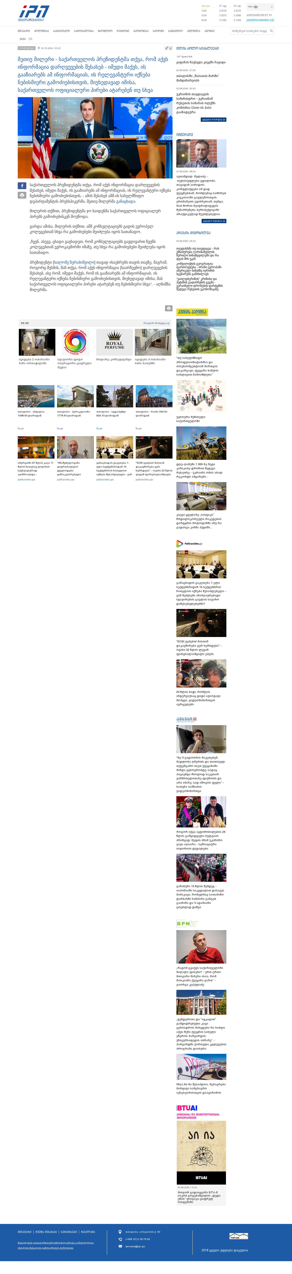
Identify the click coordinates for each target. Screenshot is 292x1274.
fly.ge (21, 428)
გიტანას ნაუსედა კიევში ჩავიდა (201, 62)
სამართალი (61, 31)
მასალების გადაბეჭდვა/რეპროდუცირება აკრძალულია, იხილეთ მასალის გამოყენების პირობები (56, 1245)
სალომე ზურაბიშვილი (74, 262)
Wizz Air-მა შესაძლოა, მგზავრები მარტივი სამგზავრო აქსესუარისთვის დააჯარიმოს (201, 1088)
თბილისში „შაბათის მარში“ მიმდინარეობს (197, 78)
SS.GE (25, 323)
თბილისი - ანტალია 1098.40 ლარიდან (31, 413)
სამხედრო (175, 31)
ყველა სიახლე (212, 119)
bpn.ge (206, 5)
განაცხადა (125, 201)
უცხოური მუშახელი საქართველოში (190, 419)
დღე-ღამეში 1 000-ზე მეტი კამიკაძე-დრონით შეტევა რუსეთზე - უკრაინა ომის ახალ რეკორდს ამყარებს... (199, 470)
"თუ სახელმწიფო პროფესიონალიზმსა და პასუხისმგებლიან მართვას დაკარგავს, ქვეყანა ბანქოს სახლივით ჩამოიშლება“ (197, 366)
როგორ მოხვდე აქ (156, 323)
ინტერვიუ (184, 134)
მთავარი (24, 31)
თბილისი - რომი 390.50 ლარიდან (151, 413)
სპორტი (158, 31)
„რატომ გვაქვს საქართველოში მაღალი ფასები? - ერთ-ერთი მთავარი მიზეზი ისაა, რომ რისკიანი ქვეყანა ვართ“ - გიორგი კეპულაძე (199, 976)
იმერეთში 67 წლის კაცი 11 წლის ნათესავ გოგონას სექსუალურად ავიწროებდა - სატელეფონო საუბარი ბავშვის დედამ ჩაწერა (35, 472)
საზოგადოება (84, 31)
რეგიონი (123, 31)
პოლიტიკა (41, 31)
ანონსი (209, 31)
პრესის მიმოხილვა (193, 233)
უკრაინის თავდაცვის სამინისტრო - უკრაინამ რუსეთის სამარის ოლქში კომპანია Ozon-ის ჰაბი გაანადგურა (195, 103)
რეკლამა (88, 1232)
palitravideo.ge (26, 479)
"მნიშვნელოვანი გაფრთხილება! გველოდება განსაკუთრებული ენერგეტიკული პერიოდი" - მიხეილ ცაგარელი (75, 472)
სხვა (23, 38)
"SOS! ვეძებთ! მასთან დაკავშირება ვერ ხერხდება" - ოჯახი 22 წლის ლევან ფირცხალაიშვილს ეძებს (154, 470)
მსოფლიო (105, 31)
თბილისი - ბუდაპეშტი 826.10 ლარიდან (111, 413)
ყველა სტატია (212, 220)
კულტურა (193, 31)
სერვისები (69, 1232)
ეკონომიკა (141, 31)
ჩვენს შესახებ (46, 1232)
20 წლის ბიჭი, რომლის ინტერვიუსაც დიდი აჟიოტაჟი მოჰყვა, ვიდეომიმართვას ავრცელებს (198, 698)
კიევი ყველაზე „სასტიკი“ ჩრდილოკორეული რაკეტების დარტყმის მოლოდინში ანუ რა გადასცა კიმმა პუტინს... (199, 521)
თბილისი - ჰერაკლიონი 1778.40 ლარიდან (73, 413)
